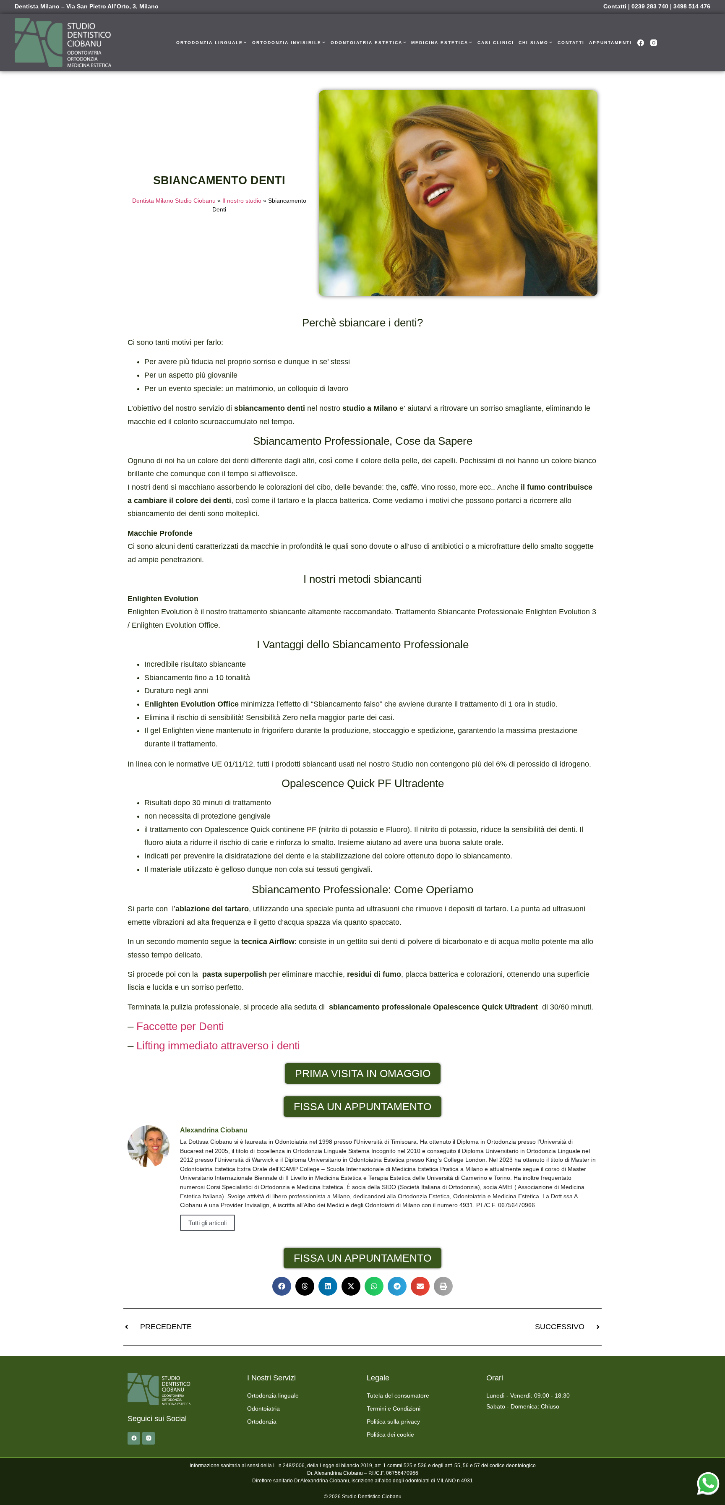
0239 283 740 (649, 6)
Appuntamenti (610, 42)
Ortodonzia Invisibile (286, 42)
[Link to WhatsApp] (708, 1483)
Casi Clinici (495, 42)
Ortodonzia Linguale (209, 42)
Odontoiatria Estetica (366, 42)
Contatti (614, 6)
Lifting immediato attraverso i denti (218, 1045)
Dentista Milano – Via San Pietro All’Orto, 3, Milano (87, 6)
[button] (281, 1286)
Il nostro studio (241, 201)
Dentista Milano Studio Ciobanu (174, 201)
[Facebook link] (134, 1438)
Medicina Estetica (439, 42)
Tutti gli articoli (207, 1222)
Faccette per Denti (180, 1026)
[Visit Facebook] (640, 42)
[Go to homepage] (63, 42)
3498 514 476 (691, 6)
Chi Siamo (533, 42)
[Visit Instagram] (653, 42)
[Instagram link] (148, 1438)
